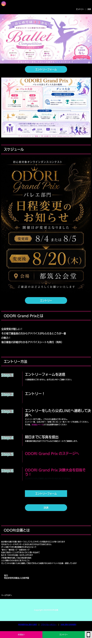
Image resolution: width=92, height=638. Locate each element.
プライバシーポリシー (49, 624)
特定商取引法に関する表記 (27, 624)
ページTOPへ (6, 595)
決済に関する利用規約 (68, 624)
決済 (89, 9)
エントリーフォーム (46, 69)
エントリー (63, 634)
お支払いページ (37, 424)
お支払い (21, 634)
